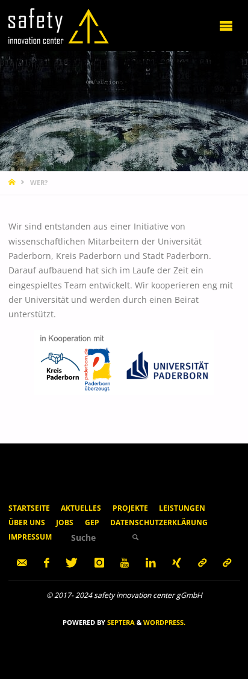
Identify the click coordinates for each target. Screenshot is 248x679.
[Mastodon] (202, 562)
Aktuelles (81, 508)
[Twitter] (72, 562)
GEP (92, 522)
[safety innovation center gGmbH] (59, 25)
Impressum (30, 537)
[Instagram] (99, 562)
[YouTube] (125, 562)
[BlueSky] (227, 562)
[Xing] (177, 562)
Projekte (130, 508)
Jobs (64, 522)
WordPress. (164, 622)
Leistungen (182, 508)
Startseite (29, 508)
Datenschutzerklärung (159, 522)
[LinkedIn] (150, 562)
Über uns (26, 522)
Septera (120, 622)
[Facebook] (46, 562)
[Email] (22, 562)
